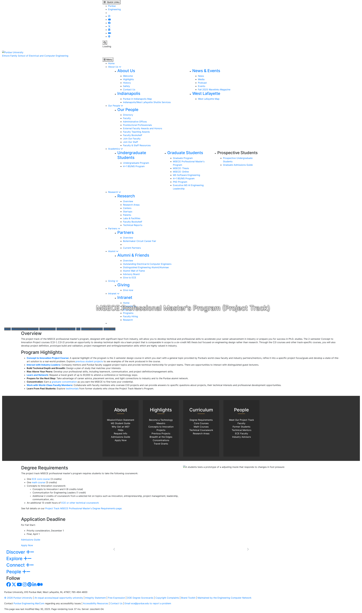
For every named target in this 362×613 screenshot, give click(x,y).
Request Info (120, 433)
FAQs (120, 430)
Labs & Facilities (131, 218)
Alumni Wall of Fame (134, 270)
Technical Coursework (201, 430)
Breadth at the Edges (161, 436)
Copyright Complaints (167, 597)
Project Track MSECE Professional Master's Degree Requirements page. (83, 508)
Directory (128, 114)
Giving (112, 280)
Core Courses (201, 423)
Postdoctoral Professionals (137, 125)
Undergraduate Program (136, 162)
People (14, 571)
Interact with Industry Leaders (43, 364)
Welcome (128, 76)
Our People (114, 105)
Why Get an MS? (120, 426)
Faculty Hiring (130, 316)
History (127, 82)
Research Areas (131, 204)
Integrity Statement (95, 597)
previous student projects (89, 361)
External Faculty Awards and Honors (142, 128)
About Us (113, 66)
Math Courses (201, 426)
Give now (128, 290)
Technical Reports (132, 225)
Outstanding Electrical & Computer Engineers (147, 264)
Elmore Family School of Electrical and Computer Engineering (35, 55)
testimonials (72, 388)
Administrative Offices (135, 121)
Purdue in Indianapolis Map (137, 98)
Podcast (202, 82)
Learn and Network (37, 375)
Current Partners (132, 247)
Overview (128, 201)
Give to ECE (129, 277)
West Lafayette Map (208, 98)
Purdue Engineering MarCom (29, 603)
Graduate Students (185, 152)
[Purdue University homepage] (12, 52)
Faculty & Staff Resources (137, 145)
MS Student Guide (120, 423)
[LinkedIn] (109, 29)
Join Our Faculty (132, 138)
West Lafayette (206, 93)
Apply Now (109, 329)
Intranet (112, 293)
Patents (127, 214)
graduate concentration (64, 381)
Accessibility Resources (95, 603)
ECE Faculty (241, 433)
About (7, 329)
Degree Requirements (201, 419)
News (201, 76)
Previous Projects (161, 433)
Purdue (112, 6)
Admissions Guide (66, 329)
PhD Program (180, 181)
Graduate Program (183, 158)
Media (201, 79)
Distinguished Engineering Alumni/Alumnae (146, 267)
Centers (127, 208)
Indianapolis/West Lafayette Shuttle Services (147, 102)
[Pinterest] (29, 585)
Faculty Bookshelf (132, 135)
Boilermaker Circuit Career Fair (139, 241)
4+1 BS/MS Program (134, 166)
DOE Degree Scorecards (140, 597)
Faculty (127, 118)
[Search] (105, 42)
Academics (114, 148)
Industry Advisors (241, 436)
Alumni (112, 251)
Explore (15, 558)
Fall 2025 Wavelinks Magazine (214, 89)
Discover (16, 552)
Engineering (114, 9)
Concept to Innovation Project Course (47, 358)
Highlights (128, 79)
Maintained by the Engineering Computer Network (224, 597)
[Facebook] (109, 22)
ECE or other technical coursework (80, 502)
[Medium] (109, 33)
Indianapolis (128, 93)
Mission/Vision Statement (25, 329)
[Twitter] (109, 26)
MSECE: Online (181, 171)
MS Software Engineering (186, 175)
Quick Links (112, 2)
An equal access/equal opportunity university (59, 597)
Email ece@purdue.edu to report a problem (148, 603)
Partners (113, 228)
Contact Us (129, 89)
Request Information (92, 329)
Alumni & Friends (133, 255)
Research (113, 192)
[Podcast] (109, 36)
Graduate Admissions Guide (238, 164)
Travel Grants (161, 443)
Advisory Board (131, 274)
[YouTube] (109, 19)
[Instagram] (109, 16)
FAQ (78, 329)
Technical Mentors (241, 430)
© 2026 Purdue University (18, 597)
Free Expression (116, 597)
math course (38, 482)
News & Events (206, 70)
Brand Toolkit (188, 597)
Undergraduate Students (131, 155)
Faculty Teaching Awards (136, 131)
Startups (127, 211)
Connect (16, 565)
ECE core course (41, 479)
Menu (109, 59)
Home (111, 63)
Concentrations (47, 329)
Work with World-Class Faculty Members (49, 385)
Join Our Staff (130, 142)
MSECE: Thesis (181, 168)
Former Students (241, 426)
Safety (126, 86)
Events (201, 86)
